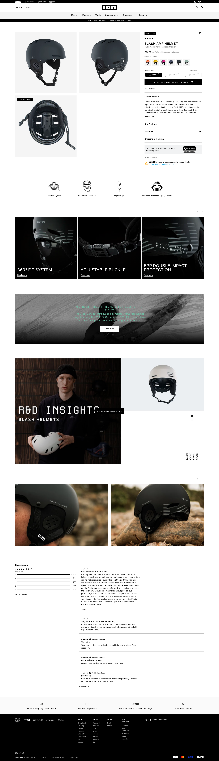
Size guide (96, 723)
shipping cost (174, 52)
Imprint (44, 757)
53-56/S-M (173, 74)
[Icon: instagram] (23, 753)
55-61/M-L (193, 74)
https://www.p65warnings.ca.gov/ (161, 164)
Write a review (21, 594)
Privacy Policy (74, 757)
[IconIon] (18, 1)
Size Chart (194, 70)
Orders (80, 728)
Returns (81, 731)
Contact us (82, 736)
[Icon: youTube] (16, 753)
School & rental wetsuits (125, 736)
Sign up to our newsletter (156, 719)
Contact (125, 725)
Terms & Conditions (58, 757)
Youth (98, 15)
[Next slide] (202, 211)
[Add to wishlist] (200, 33)
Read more (149, 116)
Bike (28, 7)
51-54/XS (153, 74)
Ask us (80, 719)
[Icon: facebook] (20, 753)
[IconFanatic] (42, 1)
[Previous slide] (197, 211)
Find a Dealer (150, 88)
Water (19, 7)
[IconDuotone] (29, 1)
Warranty (81, 734)
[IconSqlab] (52, 1)
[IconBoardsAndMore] (17, 720)
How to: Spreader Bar (96, 739)
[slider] (99, 461)
